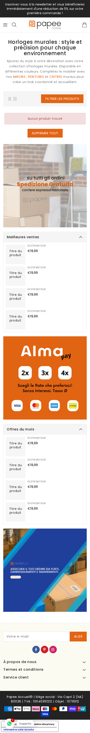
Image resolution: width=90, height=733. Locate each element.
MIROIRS (19, 77)
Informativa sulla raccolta (18, 729)
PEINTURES (36, 77)
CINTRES (55, 77)
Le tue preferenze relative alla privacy (34, 724)
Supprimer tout (45, 133)
